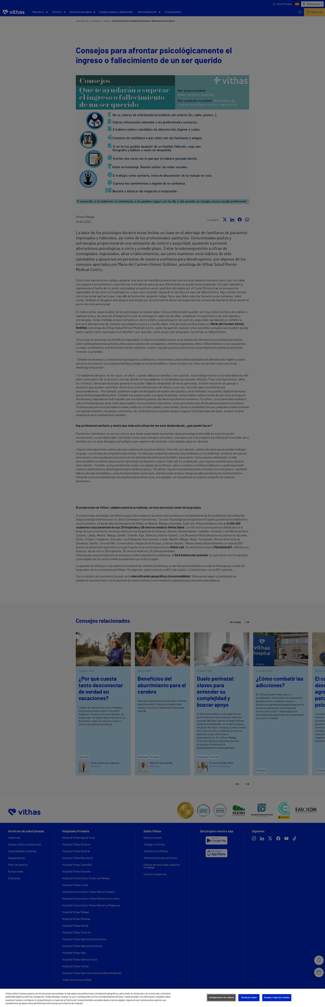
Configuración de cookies (221, 998)
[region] (162, 998)
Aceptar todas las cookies (276, 998)
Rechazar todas (249, 998)
